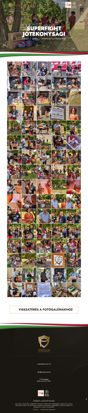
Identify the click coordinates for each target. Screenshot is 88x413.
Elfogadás (35, 410)
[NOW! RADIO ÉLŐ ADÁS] (71, 4)
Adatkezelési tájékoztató (48, 410)
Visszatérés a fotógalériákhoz (45, 309)
